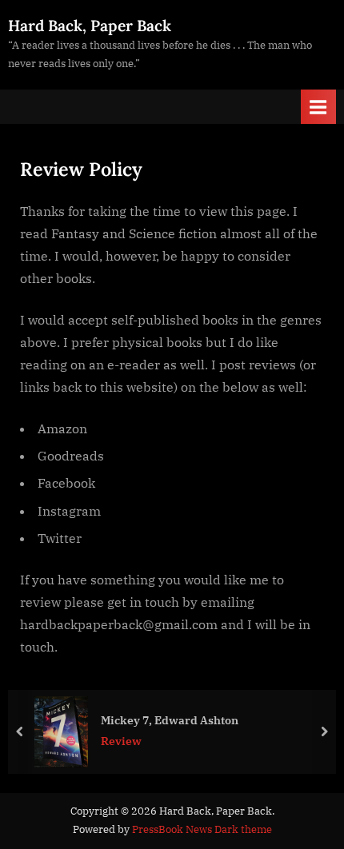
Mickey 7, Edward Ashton (169, 719)
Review (121, 741)
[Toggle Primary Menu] (318, 107)
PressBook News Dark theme (202, 829)
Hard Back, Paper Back (89, 25)
